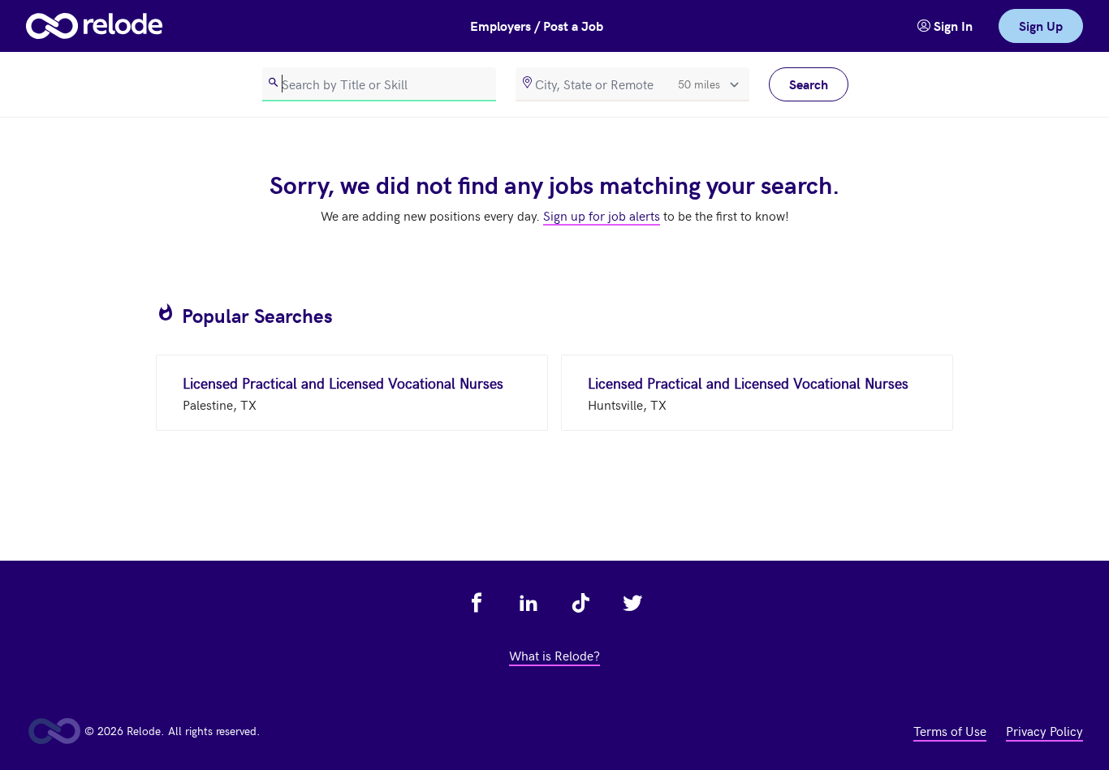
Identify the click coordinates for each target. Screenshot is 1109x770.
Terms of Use (949, 730)
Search (808, 83)
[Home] (94, 26)
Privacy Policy (1044, 730)
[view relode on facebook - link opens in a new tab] (476, 603)
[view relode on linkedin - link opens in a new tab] (528, 603)
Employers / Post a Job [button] (536, 25)
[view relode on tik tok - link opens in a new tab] (580, 603)
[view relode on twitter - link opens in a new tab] (632, 603)
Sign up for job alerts (601, 215)
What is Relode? (554, 655)
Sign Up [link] (1041, 25)
